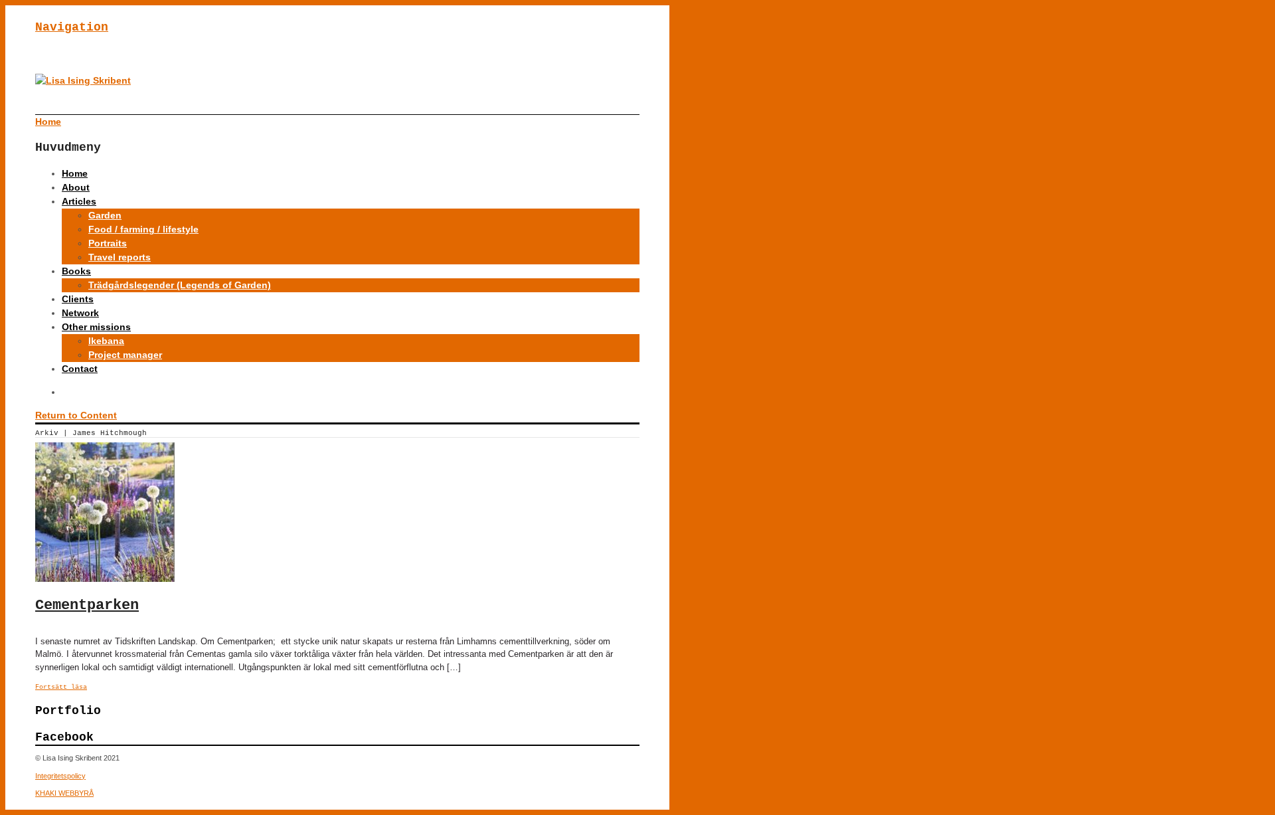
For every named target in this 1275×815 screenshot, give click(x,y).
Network (80, 313)
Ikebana (106, 340)
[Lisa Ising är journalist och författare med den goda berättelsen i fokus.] (83, 80)
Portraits (107, 243)
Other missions (96, 326)
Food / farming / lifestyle (143, 229)
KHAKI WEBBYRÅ (64, 793)
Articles (79, 201)
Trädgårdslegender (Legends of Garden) (179, 285)
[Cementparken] (105, 578)
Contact (80, 368)
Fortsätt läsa (61, 687)
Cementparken (87, 605)
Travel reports (119, 257)
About (76, 187)
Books (76, 271)
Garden (105, 215)
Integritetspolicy (60, 776)
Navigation (71, 27)
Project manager (125, 354)
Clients (78, 299)
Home (75, 173)
